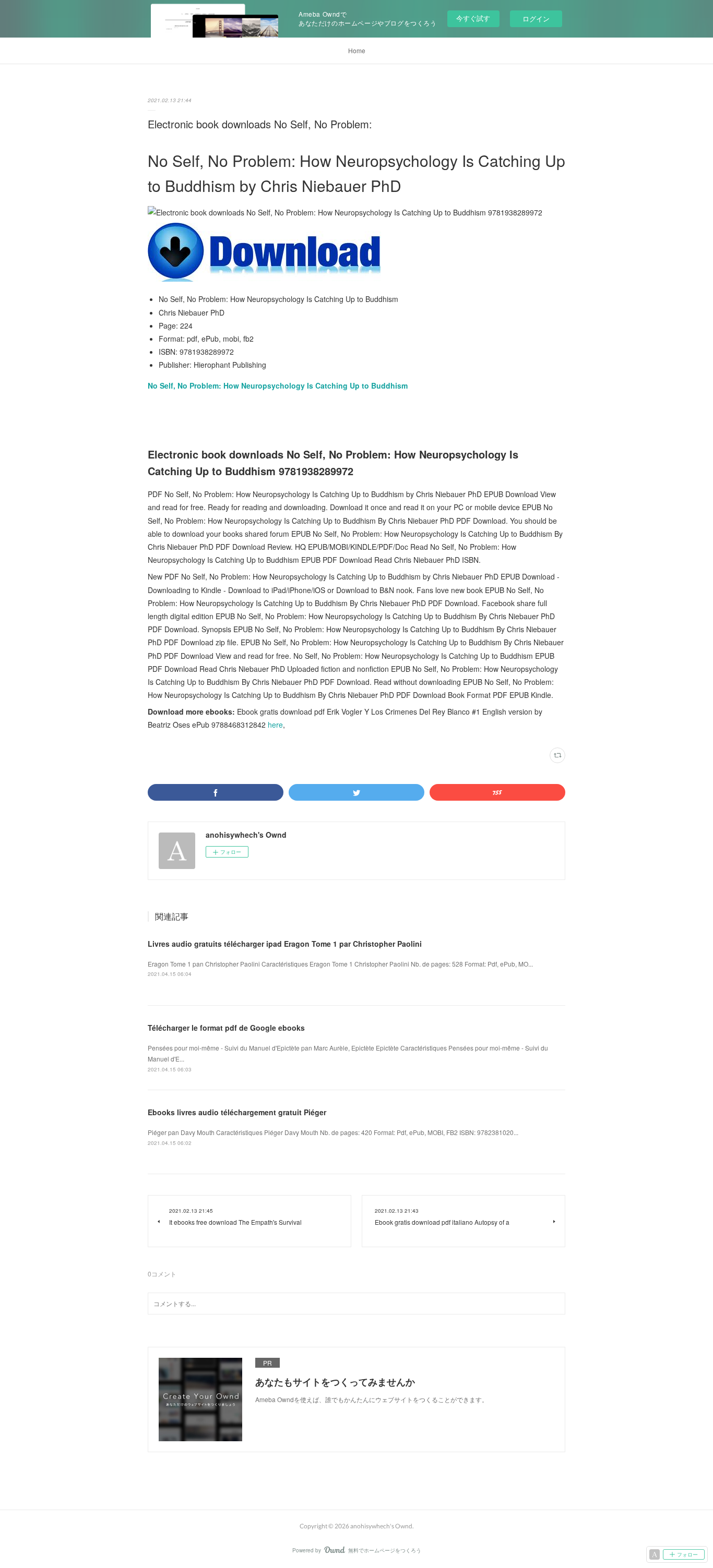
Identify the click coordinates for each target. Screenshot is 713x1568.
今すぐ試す (473, 18)
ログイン (536, 18)
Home (356, 50)
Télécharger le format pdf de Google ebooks (226, 1027)
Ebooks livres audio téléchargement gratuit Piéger (237, 1112)
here (275, 724)
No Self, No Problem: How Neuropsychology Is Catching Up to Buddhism (278, 385)
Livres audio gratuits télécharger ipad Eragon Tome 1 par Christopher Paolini (285, 943)
